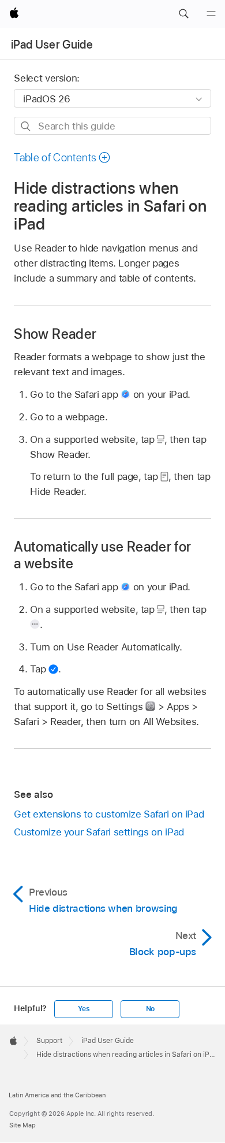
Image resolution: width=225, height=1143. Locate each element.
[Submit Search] (26, 126)
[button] (183, 14)
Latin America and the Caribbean (57, 1095)
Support (49, 1041)
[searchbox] (112, 126)
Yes (83, 1009)
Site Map (22, 1125)
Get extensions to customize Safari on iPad (109, 814)
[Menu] (211, 14)
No (150, 1009)
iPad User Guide (52, 44)
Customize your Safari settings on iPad (98, 832)
